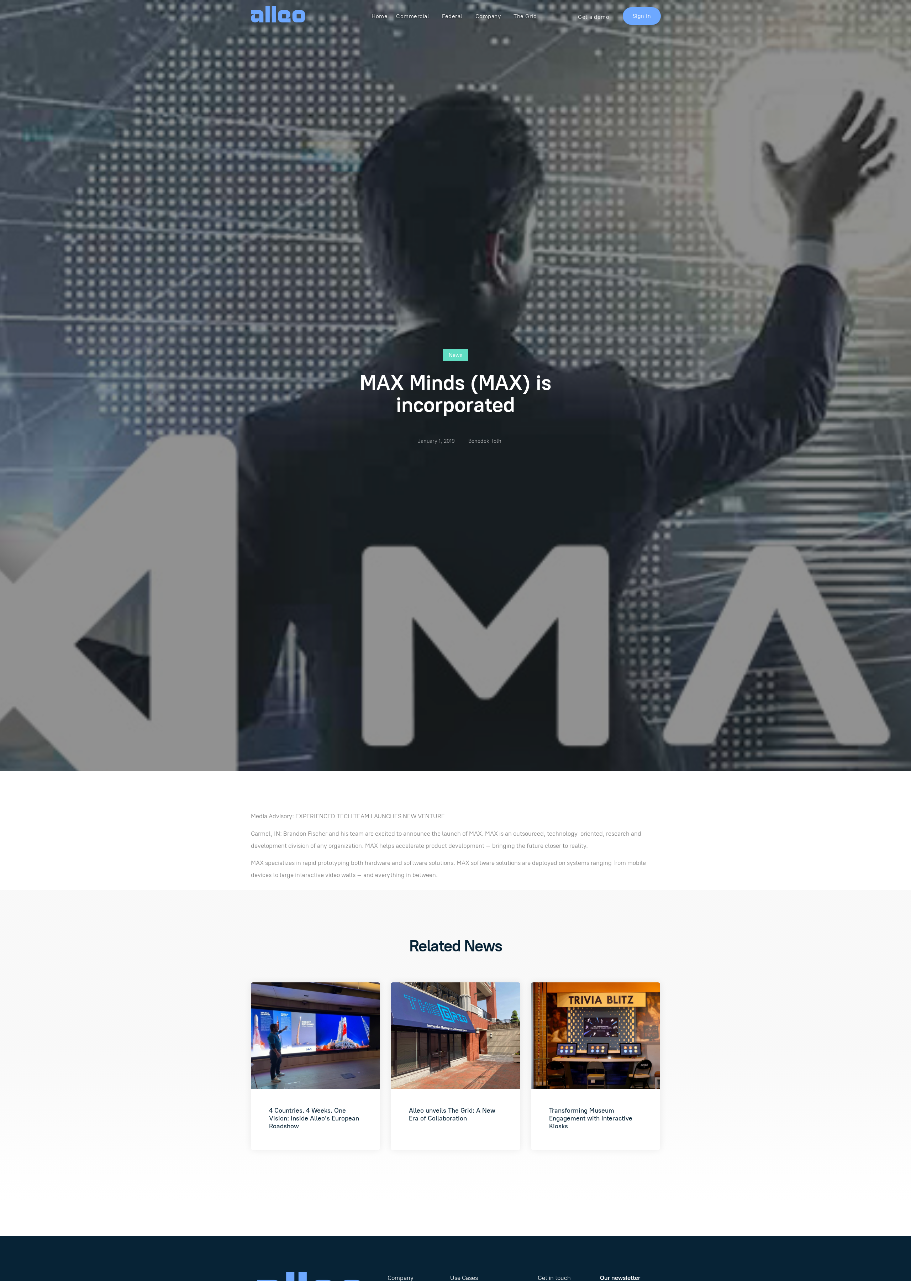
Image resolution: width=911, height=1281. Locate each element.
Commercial (412, 16)
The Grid (525, 16)
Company (488, 16)
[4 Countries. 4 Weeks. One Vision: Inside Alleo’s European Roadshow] (315, 1035)
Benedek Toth (484, 441)
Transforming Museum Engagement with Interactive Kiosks (590, 1118)
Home (380, 16)
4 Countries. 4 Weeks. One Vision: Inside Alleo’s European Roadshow (314, 1118)
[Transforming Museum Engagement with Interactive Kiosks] (595, 1035)
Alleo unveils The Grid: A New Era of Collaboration (452, 1114)
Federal (452, 16)
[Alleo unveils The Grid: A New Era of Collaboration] (455, 1035)
